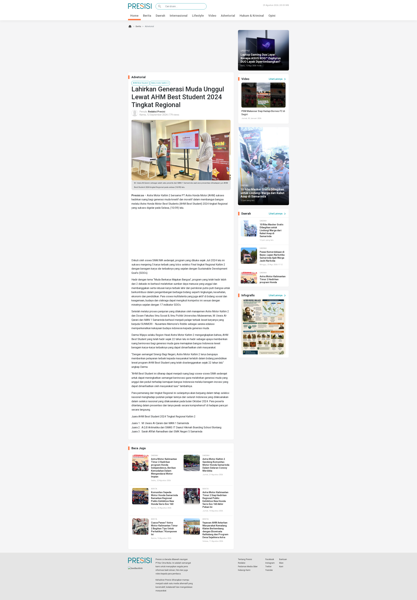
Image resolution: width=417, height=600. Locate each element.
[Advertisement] (181, 235)
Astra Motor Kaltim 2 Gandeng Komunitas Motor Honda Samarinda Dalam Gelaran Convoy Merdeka (215, 465)
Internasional (178, 15)
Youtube (269, 570)
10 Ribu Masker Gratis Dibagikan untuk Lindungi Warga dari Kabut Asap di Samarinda (262, 193)
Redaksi (241, 563)
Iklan (281, 563)
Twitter (268, 566)
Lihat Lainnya (278, 79)
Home (134, 15)
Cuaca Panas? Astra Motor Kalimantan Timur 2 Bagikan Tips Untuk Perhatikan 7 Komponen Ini (164, 528)
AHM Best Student (140, 83)
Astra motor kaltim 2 (159, 83)
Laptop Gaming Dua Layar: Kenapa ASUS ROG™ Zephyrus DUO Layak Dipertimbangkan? (261, 58)
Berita (147, 15)
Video (212, 15)
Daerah (160, 15)
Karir (281, 566)
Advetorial (228, 15)
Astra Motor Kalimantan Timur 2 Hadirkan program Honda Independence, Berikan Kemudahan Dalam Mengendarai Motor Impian (164, 468)
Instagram (270, 563)
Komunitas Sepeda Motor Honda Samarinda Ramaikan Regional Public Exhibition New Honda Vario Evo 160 (164, 498)
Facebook (269, 559)
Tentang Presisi (245, 559)
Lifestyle (198, 15)
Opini (271, 15)
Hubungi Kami (244, 570)
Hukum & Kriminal (252, 15)
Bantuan (283, 559)
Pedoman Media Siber (248, 566)
